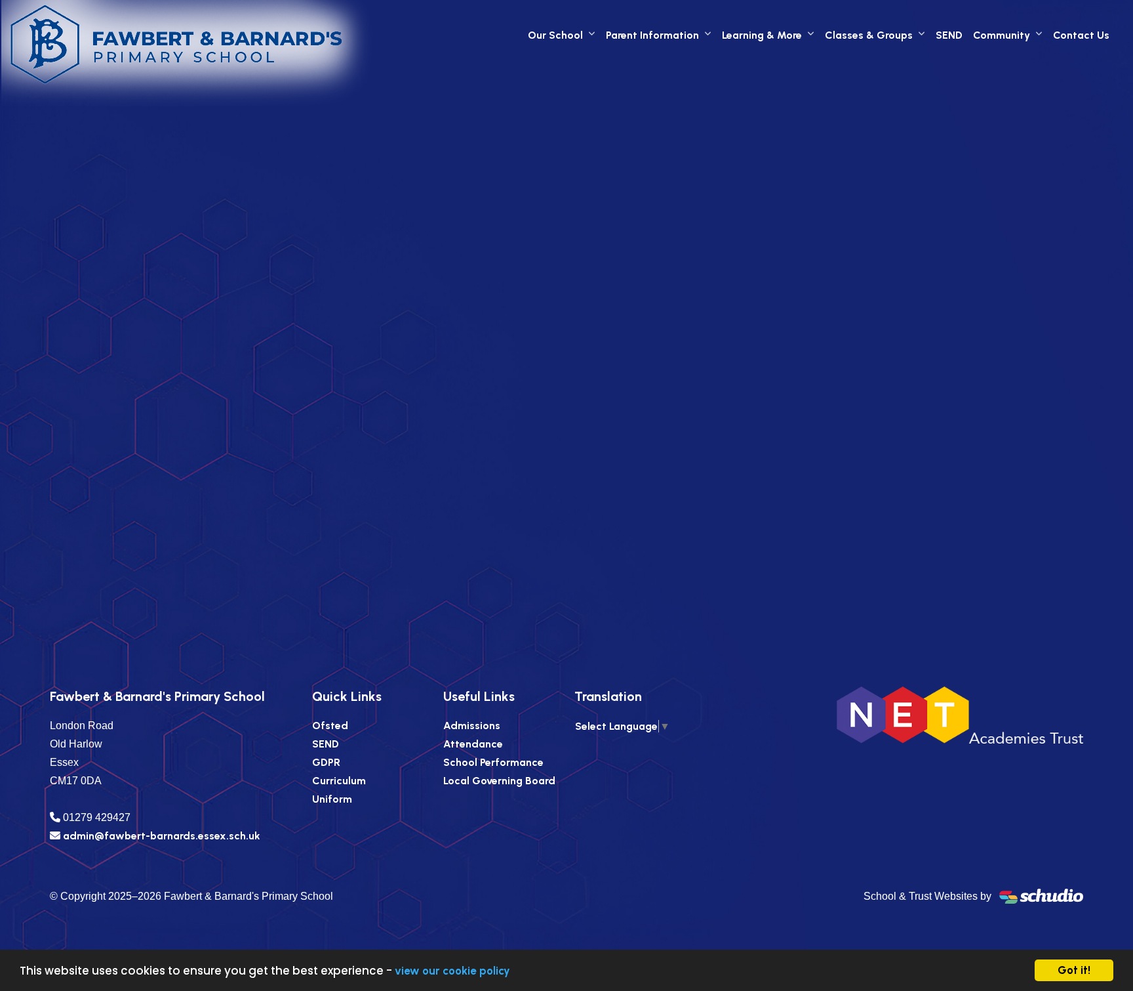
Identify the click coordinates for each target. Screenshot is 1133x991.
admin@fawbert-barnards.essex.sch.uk (161, 836)
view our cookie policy (452, 970)
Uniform (332, 799)
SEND (949, 35)
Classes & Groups (869, 35)
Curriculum (339, 780)
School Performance (493, 762)
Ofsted (330, 725)
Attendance (473, 744)
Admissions (471, 725)
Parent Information (652, 35)
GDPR (326, 762)
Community (1001, 35)
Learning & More (762, 35)
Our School (555, 35)
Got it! (1074, 970)
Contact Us (1081, 35)
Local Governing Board (499, 780)
